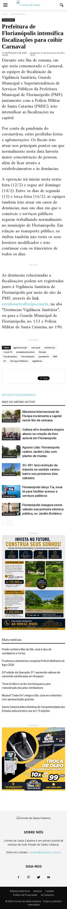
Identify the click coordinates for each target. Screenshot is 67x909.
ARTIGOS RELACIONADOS (19, 394)
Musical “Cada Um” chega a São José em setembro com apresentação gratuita (32, 697)
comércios (49, 347)
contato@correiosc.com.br (45, 852)
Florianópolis (8, 20)
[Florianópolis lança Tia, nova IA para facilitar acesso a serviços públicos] (11, 491)
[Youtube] (48, 877)
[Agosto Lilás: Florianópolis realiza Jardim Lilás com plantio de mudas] (11, 451)
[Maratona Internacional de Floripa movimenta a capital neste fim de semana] (11, 416)
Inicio (4, 14)
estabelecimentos (25, 352)
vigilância (37, 361)
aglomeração (20, 347)
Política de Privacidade (25, 895)
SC (5, 361)
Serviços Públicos (19, 361)
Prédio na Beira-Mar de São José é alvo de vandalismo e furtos (26, 651)
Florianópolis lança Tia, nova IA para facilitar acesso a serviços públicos (42, 491)
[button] (62, 5)
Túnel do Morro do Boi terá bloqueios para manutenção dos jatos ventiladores (26, 685)
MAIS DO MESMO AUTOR (18, 402)
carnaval (35, 347)
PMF (55, 356)
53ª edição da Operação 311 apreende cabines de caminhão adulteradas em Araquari (31, 674)
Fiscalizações (10, 356)
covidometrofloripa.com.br (25, 304)
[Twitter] (38, 877)
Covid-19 (8, 352)
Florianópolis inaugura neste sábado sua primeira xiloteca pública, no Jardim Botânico (42, 509)
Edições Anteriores (20, 891)
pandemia (44, 356)
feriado (42, 352)
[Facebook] (18, 877)
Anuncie (38, 891)
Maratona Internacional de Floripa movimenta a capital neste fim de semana (41, 416)
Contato (49, 891)
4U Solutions (47, 895)
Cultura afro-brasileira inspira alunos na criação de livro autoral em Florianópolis (43, 434)
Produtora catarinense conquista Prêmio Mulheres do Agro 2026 (33, 662)
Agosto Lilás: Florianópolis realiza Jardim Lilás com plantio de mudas (41, 451)
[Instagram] (28, 877)
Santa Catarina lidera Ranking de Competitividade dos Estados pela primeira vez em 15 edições (33, 708)
